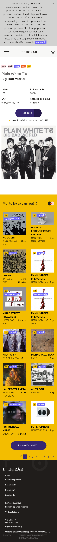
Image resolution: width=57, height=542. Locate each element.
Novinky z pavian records (16, 507)
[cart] (52, 51)
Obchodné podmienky (17, 532)
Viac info (40, 42)
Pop (4, 66)
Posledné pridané (13, 480)
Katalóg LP (10, 490)
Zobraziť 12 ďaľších (28, 445)
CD (29, 66)
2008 (17, 66)
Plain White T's (14, 74)
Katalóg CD (10, 485)
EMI (23, 66)
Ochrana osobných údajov (33, 535)
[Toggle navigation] (6, 51)
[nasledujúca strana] (53, 456)
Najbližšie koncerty (13, 526)
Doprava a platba (28, 538)
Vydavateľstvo (12, 512)
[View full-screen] (51, 130)
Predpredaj (10, 495)
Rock (10, 66)
